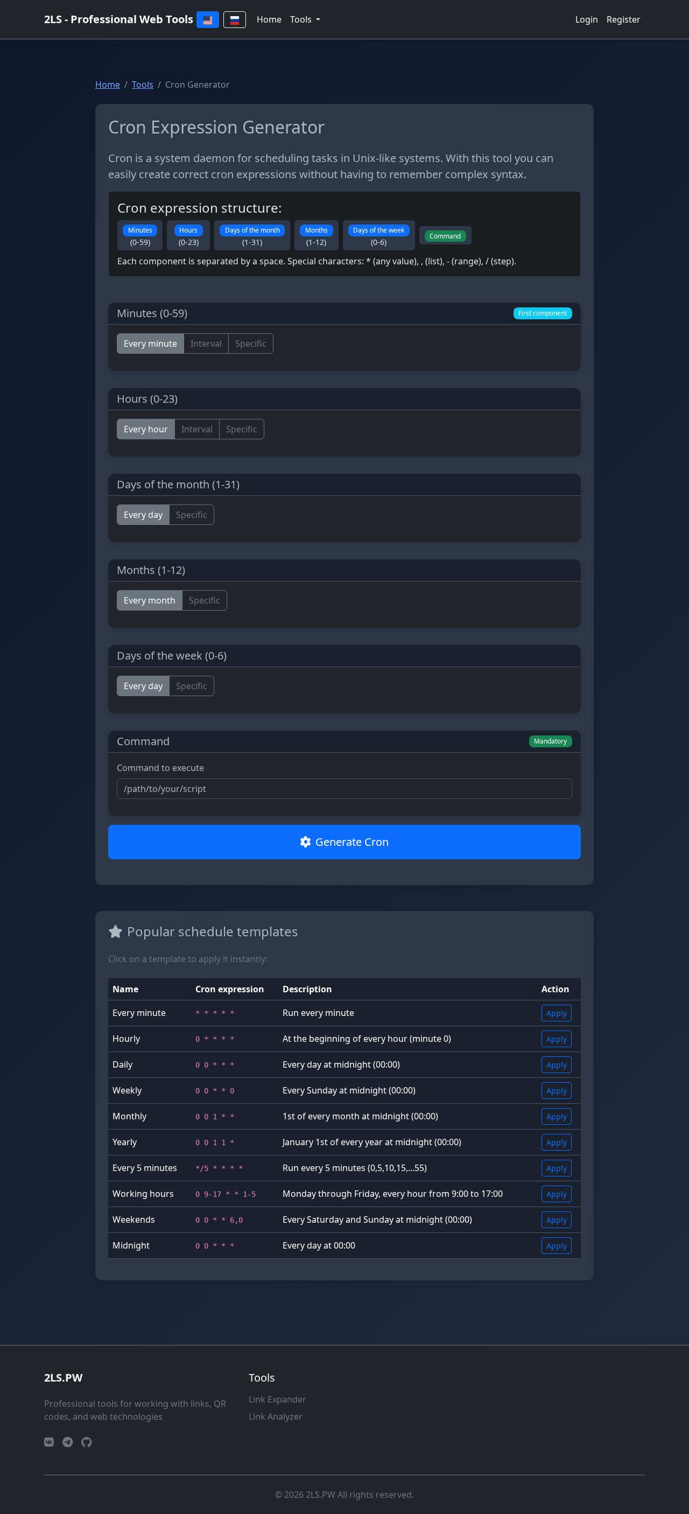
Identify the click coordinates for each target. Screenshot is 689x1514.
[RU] (234, 19)
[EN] (207, 19)
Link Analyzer (276, 1416)
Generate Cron (352, 842)
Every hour (146, 429)
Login (586, 19)
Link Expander (277, 1399)
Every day (143, 515)
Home (269, 19)
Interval (206, 343)
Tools (142, 84)
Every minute (150, 343)
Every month (149, 600)
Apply (556, 1013)
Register (624, 19)
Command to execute (160, 768)
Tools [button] (302, 19)
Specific (250, 343)
